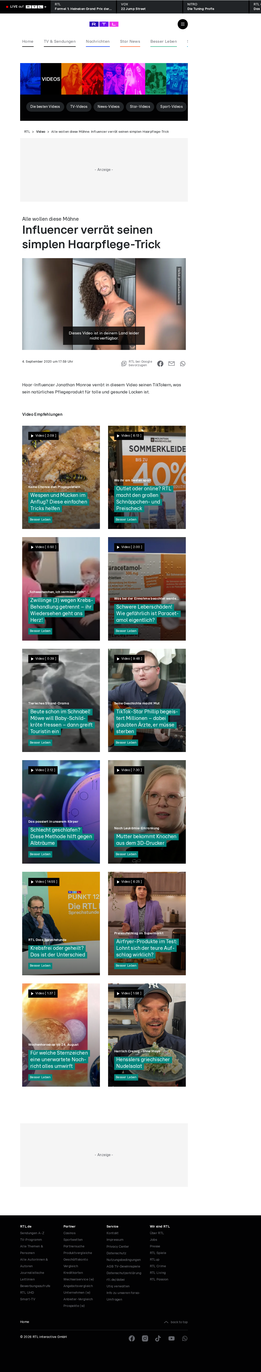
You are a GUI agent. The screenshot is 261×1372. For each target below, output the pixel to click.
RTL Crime (158, 1266)
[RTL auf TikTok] (158, 1338)
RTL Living (158, 1273)
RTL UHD (27, 1292)
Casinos (69, 1233)
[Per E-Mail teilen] (171, 364)
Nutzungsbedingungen (124, 1260)
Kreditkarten (73, 1273)
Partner (69, 1226)
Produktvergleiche (77, 1253)
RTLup (155, 1259)
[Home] (104, 24)
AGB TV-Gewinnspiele (123, 1266)
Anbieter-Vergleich (78, 1299)
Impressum (115, 1240)
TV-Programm (31, 1240)
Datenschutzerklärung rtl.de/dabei (124, 1276)
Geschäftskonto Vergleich (75, 1263)
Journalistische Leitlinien (32, 1276)
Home (24, 1322)
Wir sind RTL (160, 1226)
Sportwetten (73, 1240)
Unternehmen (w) (77, 1292)
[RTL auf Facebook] (132, 1338)
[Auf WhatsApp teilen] (183, 364)
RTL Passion (159, 1279)
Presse (155, 1246)
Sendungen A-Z (32, 1233)
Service (113, 1226)
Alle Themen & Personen (31, 1250)
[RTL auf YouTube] (171, 1338)
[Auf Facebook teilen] (160, 364)
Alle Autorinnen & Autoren (34, 1263)
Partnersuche (74, 1246)
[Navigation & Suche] (183, 24)
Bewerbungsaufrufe (35, 1286)
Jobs (153, 1240)
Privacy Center (118, 1246)
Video (40, 132)
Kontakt (113, 1233)
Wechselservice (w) (78, 1279)
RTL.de (25, 1226)
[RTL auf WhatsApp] (185, 1338)
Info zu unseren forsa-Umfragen (123, 1296)
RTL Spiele (158, 1253)
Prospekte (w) (74, 1306)
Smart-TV (27, 1299)
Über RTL (157, 1233)
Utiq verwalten (118, 1286)
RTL (27, 132)
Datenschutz (116, 1253)
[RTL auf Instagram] (145, 1338)
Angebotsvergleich (78, 1286)
